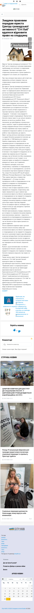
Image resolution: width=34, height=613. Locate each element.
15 (31, 591)
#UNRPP (4, 291)
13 (22, 591)
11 (13, 591)
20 (22, 593)
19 (18, 593)
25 (13, 596)
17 (9, 593)
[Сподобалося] (14, 330)
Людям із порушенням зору (10, 4)
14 (27, 591)
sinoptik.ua (17, 553)
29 (31, 596)
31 (9, 599)
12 (18, 591)
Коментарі (7, 340)
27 (22, 596)
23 (5, 596)
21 (27, 593)
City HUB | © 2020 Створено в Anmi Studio (14, 608)
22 (31, 593)
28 (27, 596)
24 (9, 596)
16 (5, 593)
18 (13, 593)
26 (18, 596)
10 (9, 591)
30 (5, 599)
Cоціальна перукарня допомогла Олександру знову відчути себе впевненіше (14, 513)
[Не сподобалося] (19, 331)
